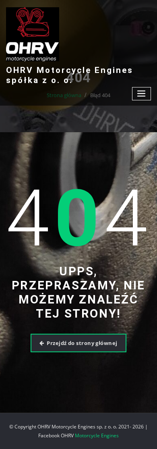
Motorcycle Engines (97, 435)
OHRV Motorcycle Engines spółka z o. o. (69, 75)
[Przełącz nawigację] (141, 93)
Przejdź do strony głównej (82, 343)
